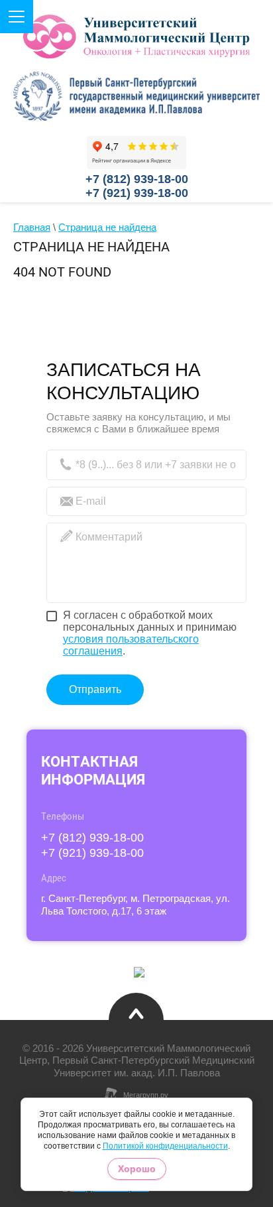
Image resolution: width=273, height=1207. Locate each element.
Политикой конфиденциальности (165, 1146)
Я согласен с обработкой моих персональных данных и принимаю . (150, 633)
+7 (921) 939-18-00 (136, 193)
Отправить (95, 689)
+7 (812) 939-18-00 (136, 179)
